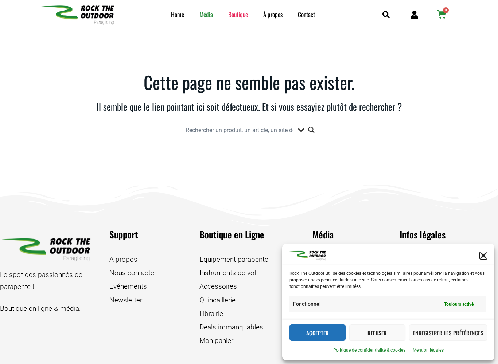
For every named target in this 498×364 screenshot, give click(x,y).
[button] (483, 255)
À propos (273, 14)
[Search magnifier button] (311, 130)
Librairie (211, 313)
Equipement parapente (233, 259)
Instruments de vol (227, 273)
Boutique (238, 14)
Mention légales (428, 350)
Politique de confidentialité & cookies (369, 350)
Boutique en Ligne (231, 234)
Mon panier (216, 340)
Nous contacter (132, 273)
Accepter (317, 333)
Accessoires (218, 286)
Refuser (377, 333)
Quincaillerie (217, 300)
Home (177, 14)
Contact (306, 14)
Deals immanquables (231, 327)
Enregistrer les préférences (448, 333)
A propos (123, 259)
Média (206, 14)
